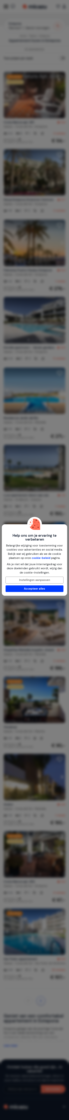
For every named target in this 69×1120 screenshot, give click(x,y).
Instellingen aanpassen (34, 580)
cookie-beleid (41, 558)
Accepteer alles (34, 589)
